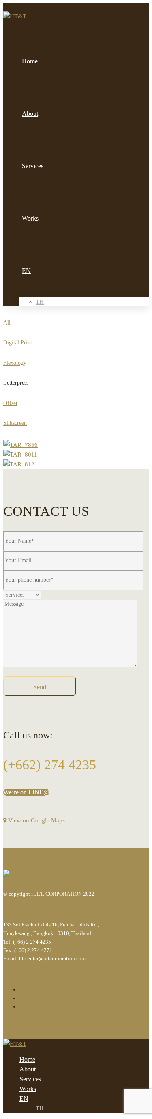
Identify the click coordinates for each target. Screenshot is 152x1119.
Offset (10, 403)
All (7, 323)
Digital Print (17, 343)
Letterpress (15, 383)
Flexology (14, 363)
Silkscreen (15, 423)
